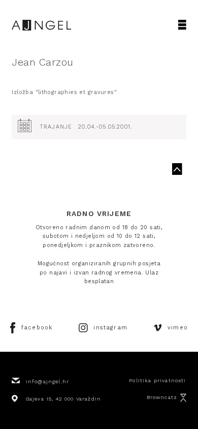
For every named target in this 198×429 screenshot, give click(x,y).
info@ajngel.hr (47, 381)
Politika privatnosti (157, 380)
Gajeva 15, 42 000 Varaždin (63, 399)
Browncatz (162, 397)
